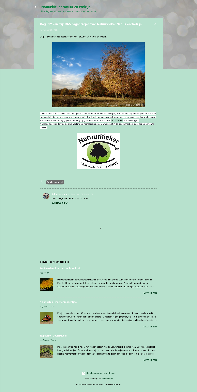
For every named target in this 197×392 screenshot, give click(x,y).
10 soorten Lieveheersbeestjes (58, 302)
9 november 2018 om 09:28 (82, 194)
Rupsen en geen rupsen (53, 335)
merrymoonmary (107, 379)
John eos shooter (61, 194)
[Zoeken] (161, 7)
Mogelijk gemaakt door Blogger (100, 373)
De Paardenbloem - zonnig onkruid (60, 268)
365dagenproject (55, 182)
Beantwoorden (60, 203)
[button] (155, 24)
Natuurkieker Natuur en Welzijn (65, 7)
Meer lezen (150, 293)
